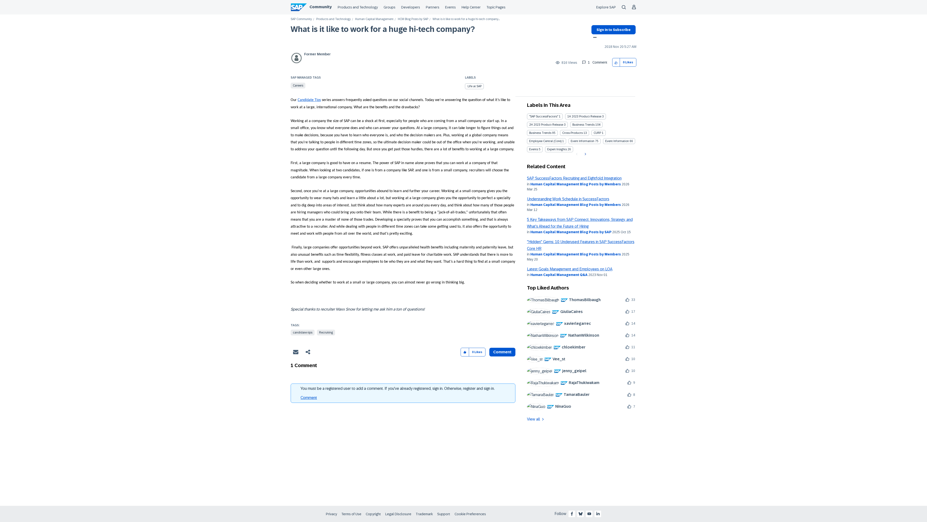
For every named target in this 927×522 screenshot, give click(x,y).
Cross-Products (572, 133)
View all (533, 419)
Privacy (331, 514)
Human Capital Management (374, 19)
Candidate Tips (309, 100)
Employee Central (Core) (545, 141)
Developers (410, 7)
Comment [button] (502, 352)
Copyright (373, 514)
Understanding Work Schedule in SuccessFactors (568, 199)
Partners (432, 7)
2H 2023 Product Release (546, 124)
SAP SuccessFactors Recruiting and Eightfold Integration (574, 178)
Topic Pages (496, 7)
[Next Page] (585, 154)
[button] (616, 62)
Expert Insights (557, 149)
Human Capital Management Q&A (559, 275)
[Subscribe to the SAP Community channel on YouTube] (589, 514)
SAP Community (301, 19)
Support (443, 514)
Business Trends (583, 124)
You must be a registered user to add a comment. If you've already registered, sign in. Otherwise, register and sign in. (398, 388)
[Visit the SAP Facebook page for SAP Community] (572, 514)
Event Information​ (617, 141)
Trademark (424, 514)
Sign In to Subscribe (614, 30)
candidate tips (302, 332)
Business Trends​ (540, 133)
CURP (597, 133)
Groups (389, 7)
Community (320, 7)
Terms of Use (351, 514)
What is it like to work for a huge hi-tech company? (383, 29)
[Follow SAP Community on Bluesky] (581, 514)
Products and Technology (358, 7)
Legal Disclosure (398, 514)
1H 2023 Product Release (584, 116)
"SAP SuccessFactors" (543, 116)
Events (450, 7)
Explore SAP (606, 7)
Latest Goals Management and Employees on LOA (569, 269)
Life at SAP (475, 86)
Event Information (582, 141)
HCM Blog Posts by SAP (413, 19)
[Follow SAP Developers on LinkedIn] (598, 514)
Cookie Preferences (470, 514)
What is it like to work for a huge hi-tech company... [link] (466, 19)
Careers (298, 85)
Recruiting (326, 332)
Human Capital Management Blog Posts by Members (575, 184)
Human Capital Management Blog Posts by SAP (570, 232)
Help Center (471, 7)
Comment (309, 398)
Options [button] (594, 38)
